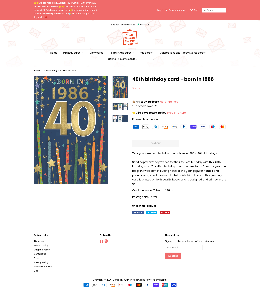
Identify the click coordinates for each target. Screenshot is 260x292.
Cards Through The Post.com (129, 279)
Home (53, 52)
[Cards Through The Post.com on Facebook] (101, 241)
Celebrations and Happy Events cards (182, 52)
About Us (39, 241)
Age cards (146, 52)
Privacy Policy (41, 262)
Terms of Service (43, 266)
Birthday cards (72, 52)
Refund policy (41, 245)
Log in (160, 10)
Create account (177, 10)
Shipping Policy (42, 249)
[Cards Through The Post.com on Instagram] (106, 241)
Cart (196, 10)
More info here (168, 102)
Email (36, 258)
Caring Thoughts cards (122, 59)
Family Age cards (121, 52)
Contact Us (40, 253)
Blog (36, 270)
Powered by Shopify (156, 279)
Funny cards (96, 52)
